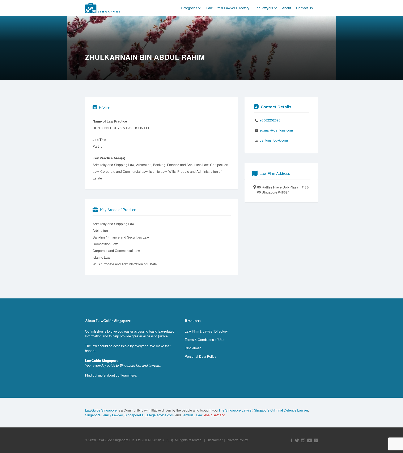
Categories (189, 7)
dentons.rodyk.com (274, 140)
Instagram (303, 440)
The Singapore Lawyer (235, 410)
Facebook (291, 440)
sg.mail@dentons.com (276, 130)
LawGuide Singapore (101, 410)
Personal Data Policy (200, 356)
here (133, 375)
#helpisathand (214, 415)
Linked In (316, 440)
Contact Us (304, 7)
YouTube (309, 440)
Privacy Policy (237, 440)
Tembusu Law (192, 415)
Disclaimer (193, 348)
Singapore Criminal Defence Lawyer (281, 410)
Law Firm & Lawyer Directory (227, 7)
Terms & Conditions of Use (204, 339)
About (286, 7)
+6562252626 (270, 120)
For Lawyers (264, 7)
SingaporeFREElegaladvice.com (149, 415)
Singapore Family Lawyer (104, 415)
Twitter (296, 440)
